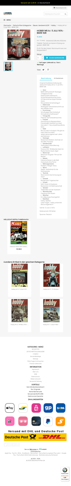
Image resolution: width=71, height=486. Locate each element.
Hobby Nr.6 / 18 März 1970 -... (20, 324)
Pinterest (48, 70)
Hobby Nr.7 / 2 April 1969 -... (51, 324)
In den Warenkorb (55, 58)
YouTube (10, 444)
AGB (35, 374)
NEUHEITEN (35, 349)
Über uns (35, 372)
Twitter (5, 444)
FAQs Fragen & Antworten (35, 361)
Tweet (43, 70)
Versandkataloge (35, 356)
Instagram (18, 444)
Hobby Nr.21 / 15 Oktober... (51, 289)
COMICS (35, 354)
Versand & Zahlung (36, 381)
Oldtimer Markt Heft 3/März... (19, 246)
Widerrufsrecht (35, 379)
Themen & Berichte (35, 363)
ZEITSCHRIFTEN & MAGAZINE (36, 351)
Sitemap (35, 359)
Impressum (35, 369)
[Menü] (68, 468)
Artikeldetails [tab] (58, 78)
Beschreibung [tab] (46, 78)
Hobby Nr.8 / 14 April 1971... (19, 289)
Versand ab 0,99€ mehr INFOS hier (56, 40)
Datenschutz (35, 376)
